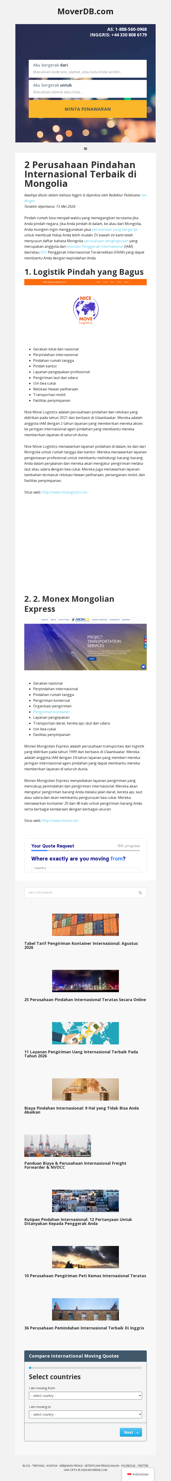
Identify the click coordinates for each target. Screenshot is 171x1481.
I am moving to (40, 1407)
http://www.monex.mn (60, 820)
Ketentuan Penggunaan (102, 1466)
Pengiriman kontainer (51, 711)
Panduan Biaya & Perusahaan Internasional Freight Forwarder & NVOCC (75, 1165)
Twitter (143, 1466)
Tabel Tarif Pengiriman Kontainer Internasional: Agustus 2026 (81, 945)
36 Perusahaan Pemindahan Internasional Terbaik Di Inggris (84, 1328)
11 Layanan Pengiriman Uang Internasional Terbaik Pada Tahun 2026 (81, 1053)
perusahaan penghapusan (106, 240)
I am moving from (42, 1388)
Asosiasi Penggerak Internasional (95, 246)
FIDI (43, 252)
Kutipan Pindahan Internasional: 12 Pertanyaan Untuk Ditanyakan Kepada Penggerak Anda (78, 1221)
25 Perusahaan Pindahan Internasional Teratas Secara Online (85, 999)
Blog (26, 1466)
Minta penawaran (88, 109)
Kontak (52, 1466)
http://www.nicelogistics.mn (64, 492)
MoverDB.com (85, 11)
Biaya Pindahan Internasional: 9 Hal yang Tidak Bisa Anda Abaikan (81, 1110)
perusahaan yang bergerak (115, 229)
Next (129, 1432)
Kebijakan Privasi (71, 1466)
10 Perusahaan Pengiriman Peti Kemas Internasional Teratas (85, 1275)
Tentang (38, 1466)
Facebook (128, 1466)
